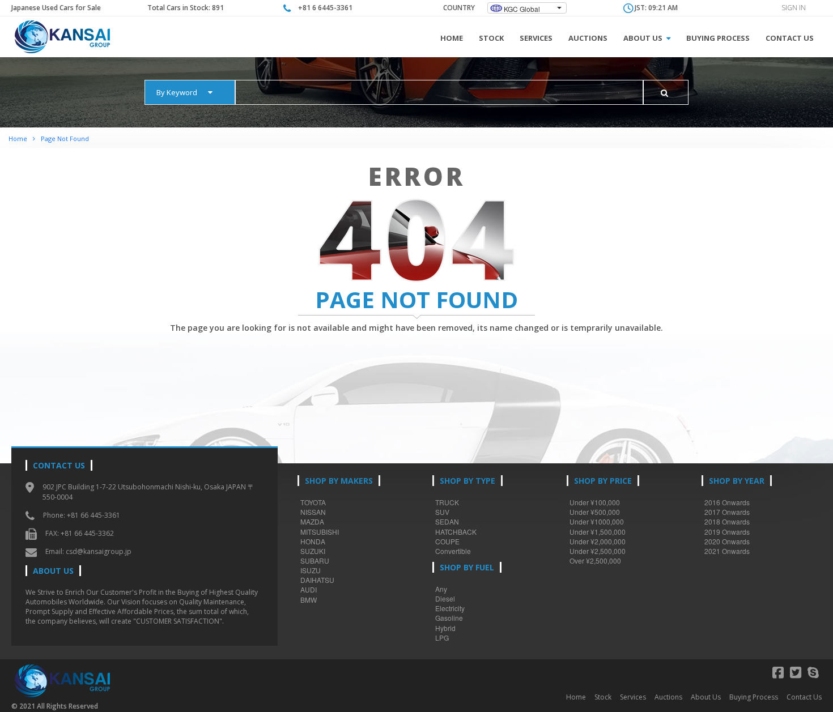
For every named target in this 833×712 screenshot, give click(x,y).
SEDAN (447, 521)
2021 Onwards (727, 551)
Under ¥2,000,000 (598, 541)
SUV (442, 512)
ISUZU (310, 570)
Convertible (453, 551)
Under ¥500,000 (595, 512)
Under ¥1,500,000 (598, 531)
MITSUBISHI (319, 531)
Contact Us (790, 38)
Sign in (793, 7)
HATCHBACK (456, 531)
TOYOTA (313, 502)
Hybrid (445, 628)
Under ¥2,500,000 (598, 551)
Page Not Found (65, 138)
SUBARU (314, 560)
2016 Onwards (727, 502)
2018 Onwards (727, 521)
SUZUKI (312, 551)
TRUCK (447, 502)
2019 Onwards (727, 531)
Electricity (450, 608)
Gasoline (449, 618)
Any (441, 589)
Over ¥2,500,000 (595, 560)
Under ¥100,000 (595, 502)
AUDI (308, 589)
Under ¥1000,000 (597, 521)
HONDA (312, 541)
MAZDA (312, 521)
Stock (491, 38)
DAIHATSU (317, 580)
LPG (442, 637)
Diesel (445, 598)
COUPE (447, 541)
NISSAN (313, 512)
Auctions (587, 38)
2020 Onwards (727, 541)
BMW (308, 599)
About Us (643, 38)
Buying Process (718, 38)
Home (451, 38)
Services (536, 38)
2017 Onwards (727, 512)
